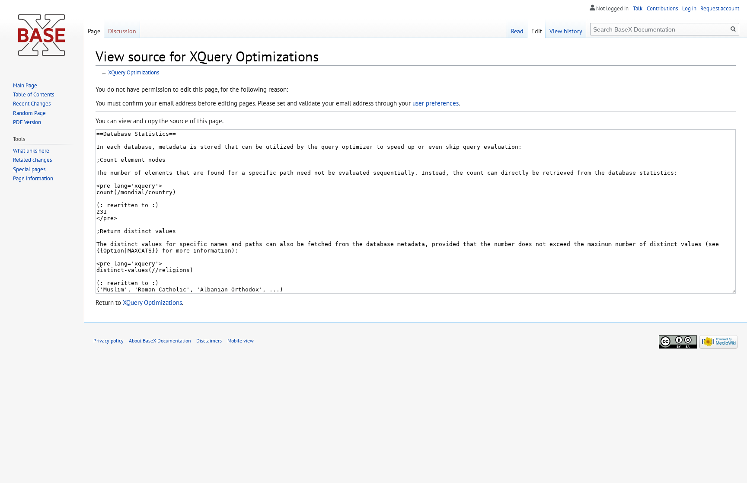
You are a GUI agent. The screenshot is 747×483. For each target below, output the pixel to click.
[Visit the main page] (42, 34)
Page (94, 31)
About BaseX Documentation (160, 340)
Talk (637, 8)
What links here (31, 150)
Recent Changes (32, 103)
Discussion (122, 31)
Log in (689, 8)
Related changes (32, 159)
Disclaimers (209, 340)
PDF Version (27, 122)
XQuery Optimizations (133, 72)
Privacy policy (108, 340)
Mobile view (240, 340)
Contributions (662, 8)
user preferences (435, 103)
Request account (719, 8)
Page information (33, 178)
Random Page (29, 113)
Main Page (25, 85)
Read (517, 31)
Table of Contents (33, 94)
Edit (536, 31)
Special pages (29, 169)
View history (565, 31)
